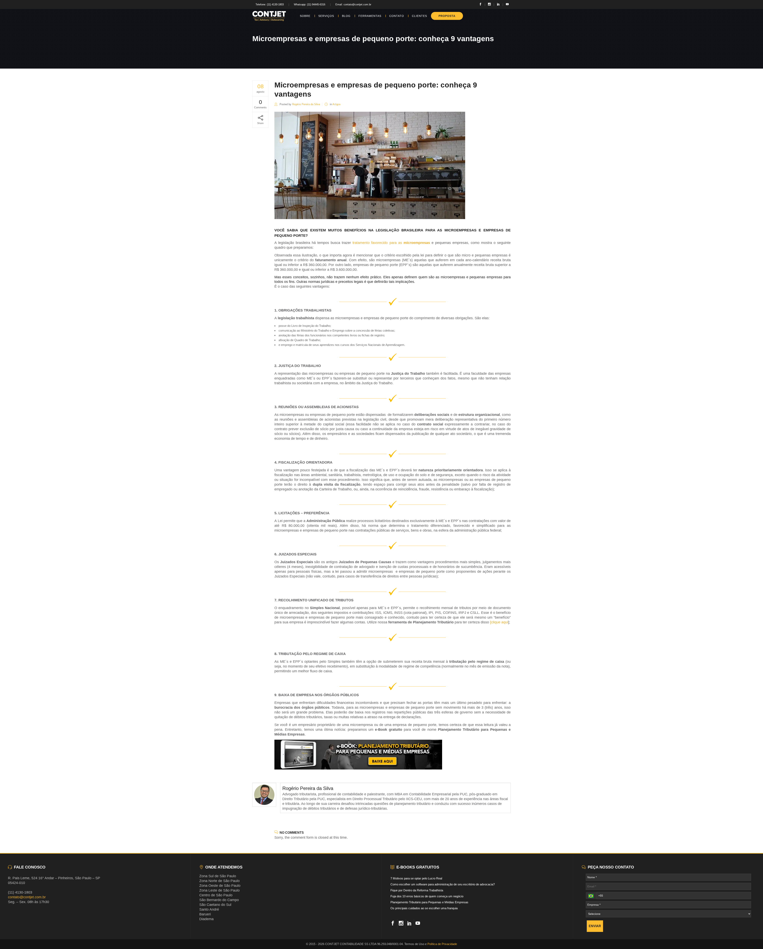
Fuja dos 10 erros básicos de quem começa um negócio (426, 896)
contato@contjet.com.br (27, 897)
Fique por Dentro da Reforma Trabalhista (416, 890)
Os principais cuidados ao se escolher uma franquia (424, 908)
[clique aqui (499, 622)
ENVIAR (595, 926)
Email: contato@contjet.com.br (353, 4)
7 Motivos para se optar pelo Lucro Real (416, 878)
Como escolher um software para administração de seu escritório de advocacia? (442, 884)
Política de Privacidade (442, 944)
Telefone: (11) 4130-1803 (270, 4)
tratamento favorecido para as (391, 243)
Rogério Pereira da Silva (306, 104)
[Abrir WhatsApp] (753, 939)
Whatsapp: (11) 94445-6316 (309, 4)
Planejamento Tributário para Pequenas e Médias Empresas (429, 902)
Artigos (336, 104)
